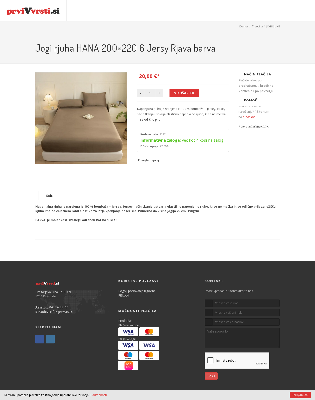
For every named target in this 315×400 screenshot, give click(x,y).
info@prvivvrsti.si (61, 312)
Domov (243, 26)
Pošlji (211, 376)
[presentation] (47, 195)
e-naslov (249, 117)
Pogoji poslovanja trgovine (137, 291)
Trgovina (257, 26)
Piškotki (123, 295)
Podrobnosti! (99, 395)
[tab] (47, 195)
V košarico (184, 93)
